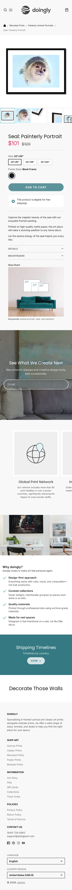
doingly (21, 882)
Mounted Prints (17, 25)
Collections (13, 791)
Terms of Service (16, 819)
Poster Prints (14, 759)
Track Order (13, 796)
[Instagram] (18, 843)
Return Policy (14, 814)
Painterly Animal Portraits (40, 25)
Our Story (12, 777)
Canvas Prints (14, 745)
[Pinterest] (13, 843)
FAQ (9, 782)
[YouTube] (23, 843)
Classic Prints (14, 750)
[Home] (4, 25)
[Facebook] (8, 843)
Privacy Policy (14, 809)
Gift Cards (12, 787)
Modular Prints (15, 764)
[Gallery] (36, 79)
